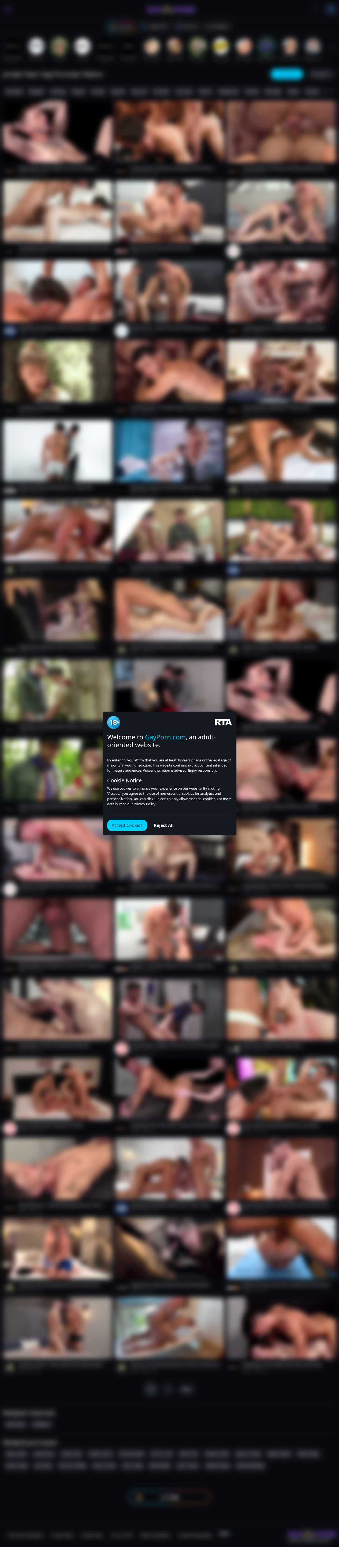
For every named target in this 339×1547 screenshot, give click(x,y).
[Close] (328, 1514)
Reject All (164, 825)
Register (288, 1531)
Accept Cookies (127, 825)
